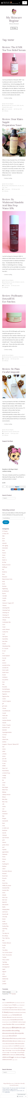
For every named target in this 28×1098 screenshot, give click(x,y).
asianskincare (10, 1002)
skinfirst (10, 1046)
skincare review (16, 1041)
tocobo (4, 945)
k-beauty (4, 761)
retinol (3, 868)
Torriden (4, 957)
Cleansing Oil (5, 615)
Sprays (4, 919)
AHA (3, 540)
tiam (3, 940)
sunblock (16, 1046)
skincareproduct (7, 1038)
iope (3, 746)
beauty (6, 1005)
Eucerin (4, 675)
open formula (5, 837)
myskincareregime (22, 1022)
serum (10, 107)
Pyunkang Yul (5, 864)
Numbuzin (4, 830)
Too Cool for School (7, 952)
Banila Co (4, 560)
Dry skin (14, 105)
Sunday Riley (5, 926)
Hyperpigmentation (7, 732)
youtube (4, 983)
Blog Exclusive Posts (7, 579)
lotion (3, 785)
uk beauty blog (14, 1050)
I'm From (4, 734)
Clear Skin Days (6, 617)
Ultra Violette (5, 964)
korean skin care (15, 1017)
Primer (3, 856)
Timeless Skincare (6, 943)
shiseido (4, 895)
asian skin (4, 1002)
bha (3, 569)
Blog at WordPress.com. (9, 1083)
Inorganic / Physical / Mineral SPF (10, 744)
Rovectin (4, 878)
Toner (6, 187)
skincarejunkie (19, 1033)
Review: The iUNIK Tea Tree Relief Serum (14, 49)
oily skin (22, 105)
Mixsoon (4, 811)
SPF (13, 1046)
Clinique (4, 619)
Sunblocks (4, 923)
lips (3, 780)
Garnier (4, 698)
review (4, 1024)
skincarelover (13, 1036)
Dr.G (3, 653)
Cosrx (3, 624)
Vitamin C (4, 976)
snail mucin (5, 911)
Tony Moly (5, 950)
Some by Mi (5, 914)
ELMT (3, 660)
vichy (3, 974)
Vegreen (4, 971)
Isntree (4, 749)
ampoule (6, 431)
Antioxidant (5, 548)
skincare (15, 1027)
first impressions (6, 691)
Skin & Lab (4, 897)
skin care (22, 1028)
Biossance (4, 576)
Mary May (4, 799)
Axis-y (3, 557)
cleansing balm (6, 608)
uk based (11, 1048)
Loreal (3, 782)
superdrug (4, 928)
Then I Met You (6, 938)
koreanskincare (17, 1015)
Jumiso (4, 756)
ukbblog (15, 1048)
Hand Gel (4, 718)
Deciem (4, 643)
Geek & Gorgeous (6, 701)
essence (4, 663)
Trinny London (5, 959)
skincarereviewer (10, 1043)
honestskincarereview (8, 1009)
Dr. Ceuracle (5, 648)
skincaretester (5, 1046)
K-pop (4, 763)
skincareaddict (6, 1030)
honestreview (19, 1007)
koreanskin (4, 1015)
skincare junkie (5, 1036)
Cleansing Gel (5, 612)
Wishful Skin (5, 979)
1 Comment (6, 358)
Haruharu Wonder (6, 720)
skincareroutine (19, 1043)
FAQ (3, 684)
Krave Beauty (5, 770)
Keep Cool (4, 768)
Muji (3, 816)
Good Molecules (6, 710)
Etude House (5, 672)
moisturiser (5, 813)
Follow (5, 522)
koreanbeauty (16, 1012)
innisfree (4, 742)
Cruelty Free (5, 631)
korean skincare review (7, 1022)
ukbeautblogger (8, 1050)
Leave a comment (8, 109)
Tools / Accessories (7, 955)
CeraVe (4, 600)
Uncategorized (5, 967)
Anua (3, 550)
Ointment (4, 835)
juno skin (4, 758)
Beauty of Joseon (6, 564)
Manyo (4, 797)
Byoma (4, 593)
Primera (4, 859)
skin (3, 1028)
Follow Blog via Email (8, 510)
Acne (3, 538)
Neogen (4, 818)
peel (3, 847)
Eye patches (15, 357)
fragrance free (5, 696)
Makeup (4, 792)
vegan (3, 969)
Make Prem (5, 789)
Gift (24, 2)
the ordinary (5, 935)
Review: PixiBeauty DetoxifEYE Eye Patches (12, 298)
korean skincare (6, 1017)
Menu (14, 28)
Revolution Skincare (7, 871)
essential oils (5, 667)
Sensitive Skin (5, 107)
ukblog (18, 1052)
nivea (3, 825)
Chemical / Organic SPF (8, 603)
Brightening (5, 588)
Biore (3, 574)
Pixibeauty (21, 357)
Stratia (3, 921)
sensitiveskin (17, 1024)
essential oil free (6, 665)
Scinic (3, 880)
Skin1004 (4, 902)
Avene (3, 555)
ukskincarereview (7, 1059)
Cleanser (4, 605)
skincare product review (19, 1038)
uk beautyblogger (13, 1052)
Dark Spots (5, 636)
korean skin (10, 1015)
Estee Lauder (5, 670)
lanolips (4, 777)
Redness (4, 866)
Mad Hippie (5, 787)
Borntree (4, 586)
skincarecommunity (8, 1033)
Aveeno (4, 552)
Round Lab (5, 876)
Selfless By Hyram (6, 885)
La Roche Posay (6, 773)
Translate (13, 994)
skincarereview (7, 1041)
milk (3, 804)
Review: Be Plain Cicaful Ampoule (11, 370)
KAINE (4, 765)
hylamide (4, 730)
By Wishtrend (7, 282)
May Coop (4, 801)
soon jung (4, 916)
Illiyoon (4, 737)
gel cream (4, 706)
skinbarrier (8, 1028)
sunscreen (22, 1046)
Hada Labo (5, 715)
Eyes (3, 682)
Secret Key (5, 883)
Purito (3, 861)
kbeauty (11, 1012)
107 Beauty (5, 531)
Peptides (4, 849)
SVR (3, 931)
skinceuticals (5, 904)
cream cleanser (6, 629)
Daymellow (5, 639)
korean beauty (23, 1012)
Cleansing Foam (6, 610)
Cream (3, 627)
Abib (3, 536)
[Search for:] (8, 498)
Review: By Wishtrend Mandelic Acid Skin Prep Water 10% (13, 204)
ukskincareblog (20, 1054)
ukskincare (5, 1054)
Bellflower (4, 567)
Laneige (4, 775)
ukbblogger (21, 1048)
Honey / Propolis (6, 725)
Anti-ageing (5, 545)
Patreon (4, 842)
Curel (3, 634)
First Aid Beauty (6, 689)
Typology (4, 962)
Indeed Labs (5, 739)
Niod (3, 823)
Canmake (4, 596)
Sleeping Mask (5, 909)
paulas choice (5, 844)
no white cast (5, 828)
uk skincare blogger (20, 1057)
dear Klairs (6, 185)
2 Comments (7, 285)
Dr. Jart (4, 651)
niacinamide (5, 821)
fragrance (4, 694)
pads (3, 840)
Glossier (4, 708)
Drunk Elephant (6, 655)
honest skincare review (19, 1009)
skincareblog (15, 1030)
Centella (4, 598)
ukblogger (22, 1052)
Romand (4, 873)
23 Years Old (5, 533)
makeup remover (6, 794)
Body (3, 581)
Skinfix (3, 907)
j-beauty (4, 753)
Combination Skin (6, 622)
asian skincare (17, 1002)
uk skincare (12, 1054)
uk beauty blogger (6, 1052)
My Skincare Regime (14, 19)
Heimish (4, 722)
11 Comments (7, 189)
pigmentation (5, 852)
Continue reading (7, 98)
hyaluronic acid (6, 727)
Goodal (4, 713)
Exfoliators (17, 282)
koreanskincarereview (17, 1019)
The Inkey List (5, 933)
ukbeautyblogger (21, 1050)
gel (3, 703)
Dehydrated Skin (8, 105)
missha (4, 806)
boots (3, 584)
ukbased (8, 1048)
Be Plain (4, 562)
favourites (4, 686)
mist (3, 809)
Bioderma (4, 572)
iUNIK (18, 105)
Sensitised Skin (5, 888)
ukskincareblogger (8, 1057)
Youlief (4, 981)
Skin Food (4, 900)
